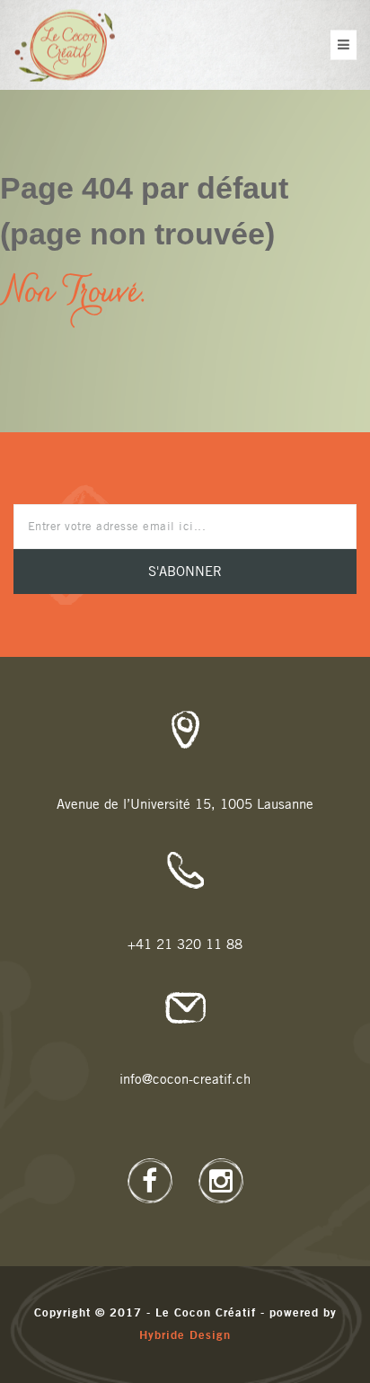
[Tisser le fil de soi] (64, 45)
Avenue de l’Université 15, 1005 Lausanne (185, 804)
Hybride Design (185, 1336)
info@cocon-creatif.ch (185, 1079)
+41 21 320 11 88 (185, 945)
